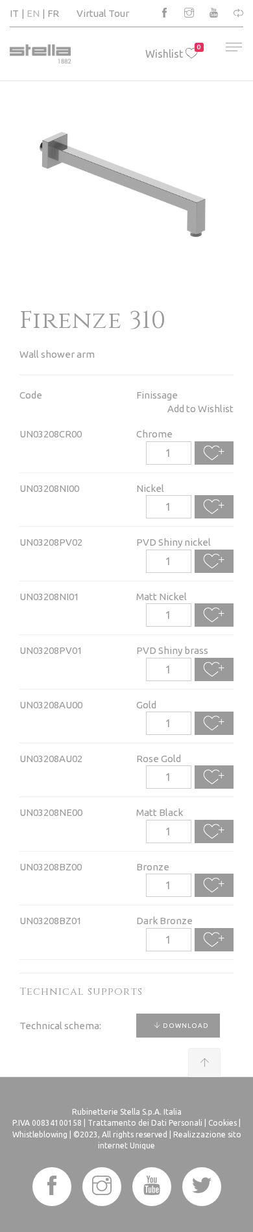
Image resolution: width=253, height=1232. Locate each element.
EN (33, 13)
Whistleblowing (39, 1134)
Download (185, 1025)
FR (53, 13)
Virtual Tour (103, 13)
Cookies (222, 1123)
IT (14, 13)
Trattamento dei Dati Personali (145, 1123)
